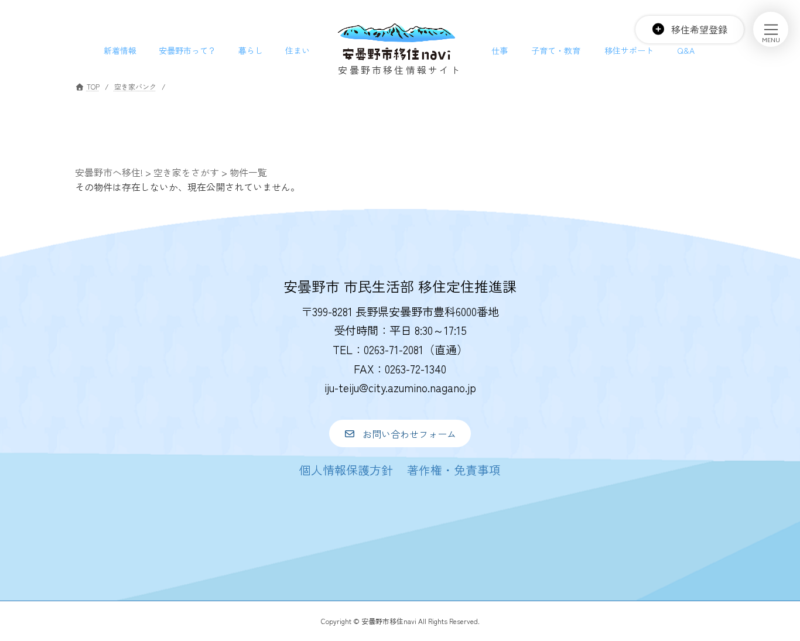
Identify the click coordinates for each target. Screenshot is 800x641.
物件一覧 (248, 172)
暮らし (250, 50)
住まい (297, 50)
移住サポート (629, 50)
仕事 (499, 50)
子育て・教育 (555, 50)
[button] (399, 433)
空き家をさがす (186, 172)
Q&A (686, 50)
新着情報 (120, 50)
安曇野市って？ (187, 50)
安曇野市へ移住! (109, 172)
